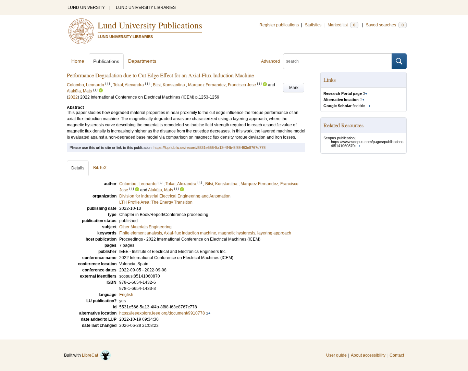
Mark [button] (293, 87)
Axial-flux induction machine (190, 233)
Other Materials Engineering (145, 227)
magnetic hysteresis (236, 233)
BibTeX (100, 167)
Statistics (313, 25)
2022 (73, 97)
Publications (106, 61)
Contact (397, 355)
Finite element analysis (140, 233)
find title (344, 106)
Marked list (341, 25)
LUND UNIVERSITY (86, 7)
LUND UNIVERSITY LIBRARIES (146, 7)
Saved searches (385, 25)
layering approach (274, 233)
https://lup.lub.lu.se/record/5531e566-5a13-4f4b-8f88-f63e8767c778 (209, 147)
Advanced (270, 61)
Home (77, 61)
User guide (336, 355)
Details (77, 168)
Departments (142, 61)
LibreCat (91, 355)
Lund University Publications (150, 25)
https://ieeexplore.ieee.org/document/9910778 (162, 313)
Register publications (279, 25)
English (126, 294)
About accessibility (368, 355)
